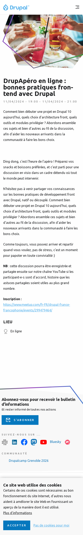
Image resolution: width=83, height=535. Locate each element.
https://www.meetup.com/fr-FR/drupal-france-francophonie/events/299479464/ (36, 307)
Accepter (16, 525)
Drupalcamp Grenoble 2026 (29, 460)
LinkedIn (14, 442)
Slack (5, 442)
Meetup (67, 442)
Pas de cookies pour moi (51, 525)
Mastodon (34, 442)
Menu (77, 7)
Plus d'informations (17, 512)
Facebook (24, 442)
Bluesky (55, 442)
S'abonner (24, 420)
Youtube (43, 442)
